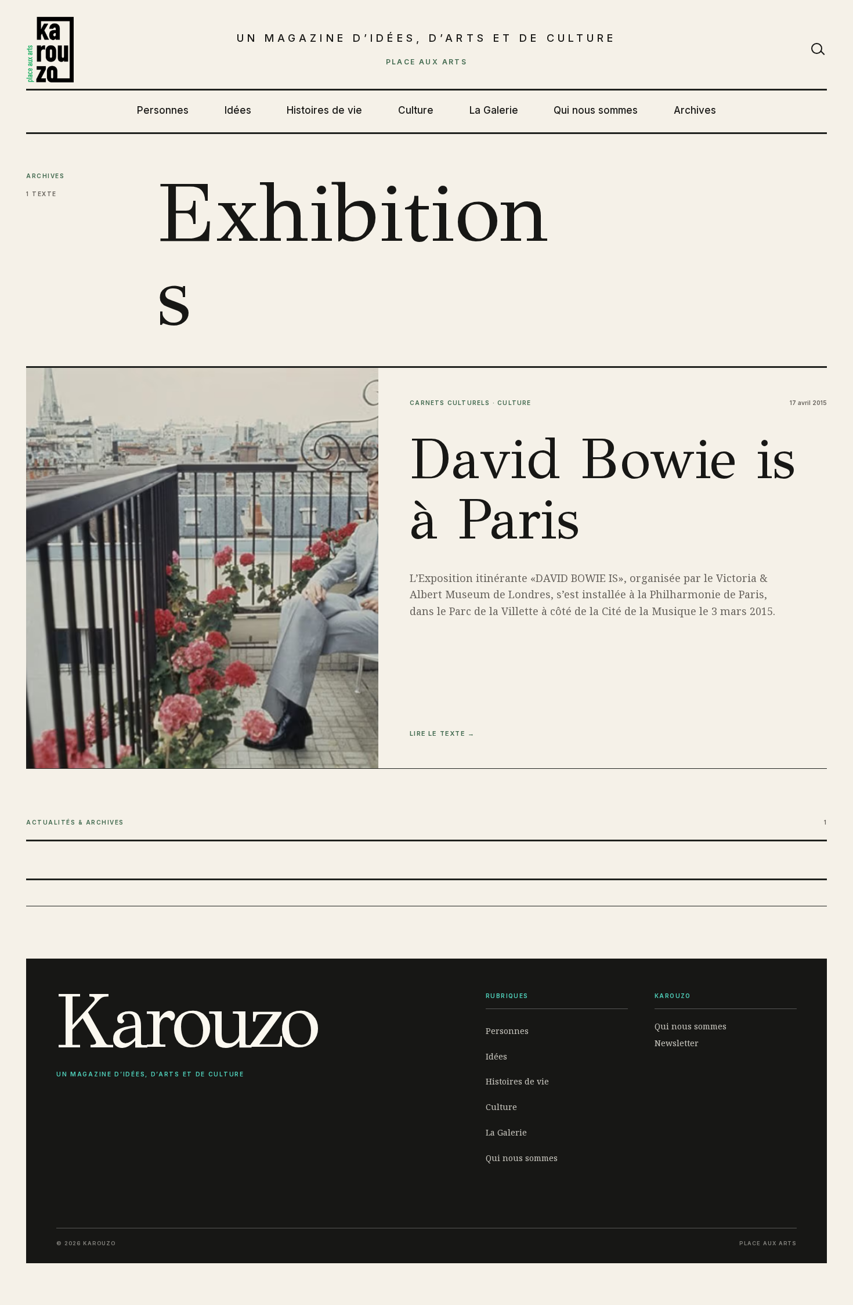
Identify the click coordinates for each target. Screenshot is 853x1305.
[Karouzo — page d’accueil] (50, 50)
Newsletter (677, 1043)
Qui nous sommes (596, 110)
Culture (415, 110)
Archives (695, 110)
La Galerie (493, 110)
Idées (238, 110)
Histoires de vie (324, 110)
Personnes (163, 110)
